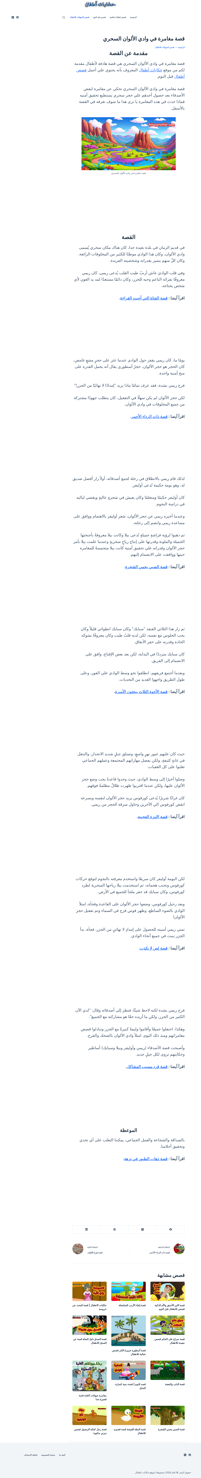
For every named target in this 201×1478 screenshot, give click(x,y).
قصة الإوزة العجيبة (153, 816)
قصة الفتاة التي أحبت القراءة (144, 298)
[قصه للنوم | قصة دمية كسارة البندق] (128, 1370)
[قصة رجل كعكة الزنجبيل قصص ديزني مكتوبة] (89, 1415)
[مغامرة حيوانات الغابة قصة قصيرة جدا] (89, 1376)
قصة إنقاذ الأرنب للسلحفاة (132, 1305)
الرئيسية (133, 17)
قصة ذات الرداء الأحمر (149, 416)
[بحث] (63, 17)
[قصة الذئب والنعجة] (167, 1370)
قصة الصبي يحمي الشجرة (146, 566)
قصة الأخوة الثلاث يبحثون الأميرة (141, 691)
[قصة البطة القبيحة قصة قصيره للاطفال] (128, 1415)
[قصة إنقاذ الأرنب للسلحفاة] (128, 1291)
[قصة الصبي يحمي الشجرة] (167, 1415)
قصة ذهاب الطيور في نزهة (146, 1158)
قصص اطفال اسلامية (118, 17)
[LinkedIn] (86, 1230)
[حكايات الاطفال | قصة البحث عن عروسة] (89, 1291)
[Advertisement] (128, 203)
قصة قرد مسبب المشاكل (147, 1066)
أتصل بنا (62, 1455)
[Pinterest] (114, 1230)
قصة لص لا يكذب (154, 948)
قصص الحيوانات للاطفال (79, 17)
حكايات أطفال (150, 70)
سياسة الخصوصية (48, 1455)
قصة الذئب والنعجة (175, 1384)
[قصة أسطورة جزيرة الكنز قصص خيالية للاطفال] (128, 1331)
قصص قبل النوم (99, 17)
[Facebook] (17, 17)
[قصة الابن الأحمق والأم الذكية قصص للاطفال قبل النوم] (167, 1291)
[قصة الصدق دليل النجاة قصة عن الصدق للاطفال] (89, 1325)
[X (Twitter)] (13, 17)
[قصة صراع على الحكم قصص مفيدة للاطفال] (167, 1325)
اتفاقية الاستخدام (30, 1455)
